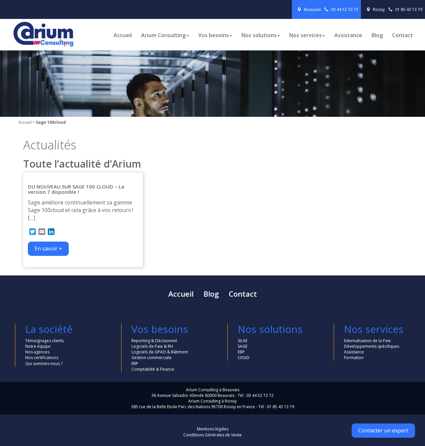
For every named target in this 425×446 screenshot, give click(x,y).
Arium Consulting (163, 35)
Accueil (123, 35)
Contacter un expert (383, 430)
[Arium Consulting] (40, 30)
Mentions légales (212, 429)
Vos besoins (213, 35)
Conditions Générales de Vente (212, 435)
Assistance (348, 35)
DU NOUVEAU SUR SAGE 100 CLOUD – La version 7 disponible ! (76, 189)
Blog (377, 35)
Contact (402, 35)
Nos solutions (259, 35)
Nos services (305, 35)
